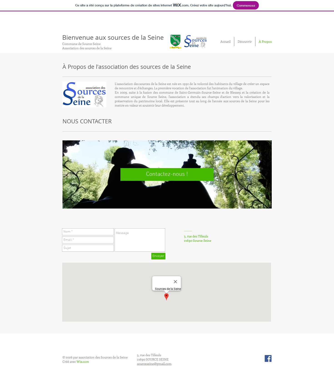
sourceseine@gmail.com (154, 363)
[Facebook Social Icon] (268, 358)
